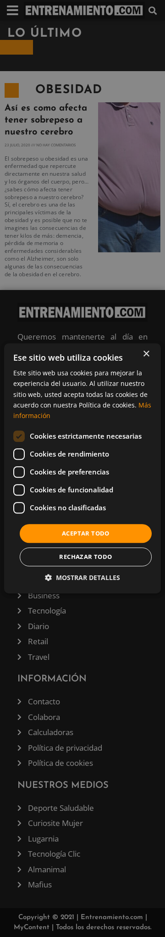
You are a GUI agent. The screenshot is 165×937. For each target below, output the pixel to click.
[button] (82, 578)
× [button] (146, 354)
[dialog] (82, 468)
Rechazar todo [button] (85, 557)
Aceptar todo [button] (86, 533)
